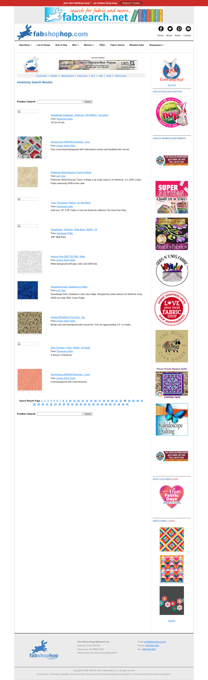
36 (68, 404)
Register (54, 75)
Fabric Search (117, 45)
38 (76, 404)
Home (160, 35)
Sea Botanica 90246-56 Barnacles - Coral (70, 374)
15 (91, 401)
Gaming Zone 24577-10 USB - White (68, 256)
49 (123, 404)
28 (34, 404)
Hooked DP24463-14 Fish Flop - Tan (68, 317)
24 (129, 401)
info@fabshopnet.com (155, 641)
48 (119, 404)
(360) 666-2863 (149, 649)
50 (127, 404)
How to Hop (61, 45)
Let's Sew (60, 176)
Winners (88, 45)
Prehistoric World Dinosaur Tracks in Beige (71, 172)
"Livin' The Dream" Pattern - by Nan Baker (71, 203)
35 (64, 404)
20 (112, 401)
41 (89, 404)
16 (95, 401)
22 (121, 401)
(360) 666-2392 (152, 645)
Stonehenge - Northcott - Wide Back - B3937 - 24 (74, 229)
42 (93, 404)
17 (99, 401)
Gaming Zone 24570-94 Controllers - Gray (70, 142)
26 (137, 401)
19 (108, 401)
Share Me (172, 85)
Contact (187, 35)
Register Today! (131, 3)
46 (110, 404)
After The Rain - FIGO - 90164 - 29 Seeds (70, 347)
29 (38, 404)
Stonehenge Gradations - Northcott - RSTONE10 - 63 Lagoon (79, 115)
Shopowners (155, 45)
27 (142, 401)
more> (175, 479)
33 (55, 404)
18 (104, 401)
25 (133, 401)
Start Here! (24, 45)
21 (116, 401)
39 (81, 404)
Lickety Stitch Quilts (65, 145)
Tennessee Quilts (64, 119)
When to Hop (120, 75)
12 (78, 401)
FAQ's (102, 45)
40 (85, 404)
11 (74, 401)
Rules (178, 35)
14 (87, 401)
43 (98, 404)
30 (43, 404)
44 (102, 404)
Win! (75, 45)
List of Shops (43, 45)
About (169, 35)
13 (83, 401)
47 (114, 404)
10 (70, 401)
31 (47, 404)
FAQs (101, 75)
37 (72, 404)
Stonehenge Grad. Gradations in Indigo (69, 287)
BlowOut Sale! (137, 45)
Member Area (67, 75)
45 (106, 404)
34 (59, 404)
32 (51, 404)
